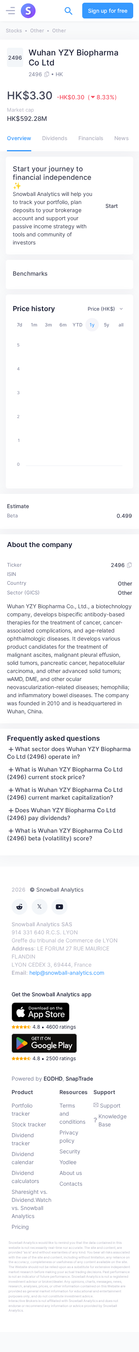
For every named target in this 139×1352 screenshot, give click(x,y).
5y (106, 325)
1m (34, 325)
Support (110, 1105)
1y (92, 325)
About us (70, 1173)
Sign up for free (107, 10)
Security (69, 1151)
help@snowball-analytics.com (66, 972)
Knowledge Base (112, 1120)
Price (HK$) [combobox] (101, 309)
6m (63, 325)
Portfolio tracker (22, 1109)
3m (48, 325)
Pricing (20, 1226)
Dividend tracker (23, 1139)
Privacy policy (68, 1136)
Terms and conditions (72, 1113)
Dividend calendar (23, 1158)
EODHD (53, 1078)
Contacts (70, 1183)
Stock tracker (29, 1124)
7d (19, 325)
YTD (78, 325)
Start (111, 205)
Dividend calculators (25, 1177)
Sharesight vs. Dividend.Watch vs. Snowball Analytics (31, 1203)
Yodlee (67, 1162)
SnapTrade (79, 1078)
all (121, 325)
